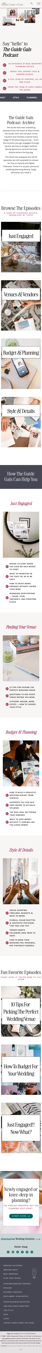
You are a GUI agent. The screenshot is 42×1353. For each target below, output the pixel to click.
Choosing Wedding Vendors (17, 1284)
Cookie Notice (24, 1346)
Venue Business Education (17, 1302)
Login (6, 1319)
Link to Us (8, 1310)
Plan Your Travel (12, 1278)
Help (6, 1314)
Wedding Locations (13, 1265)
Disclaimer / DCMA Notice (16, 1296)
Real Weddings (11, 1274)
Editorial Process (13, 1292)
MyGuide (8, 1288)
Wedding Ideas (11, 1270)
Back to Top (34, 1269)
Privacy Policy (12, 1346)
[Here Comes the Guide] (12, 4)
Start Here (19, 1216)
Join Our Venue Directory (16, 1306)
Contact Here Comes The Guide (19, 1323)
